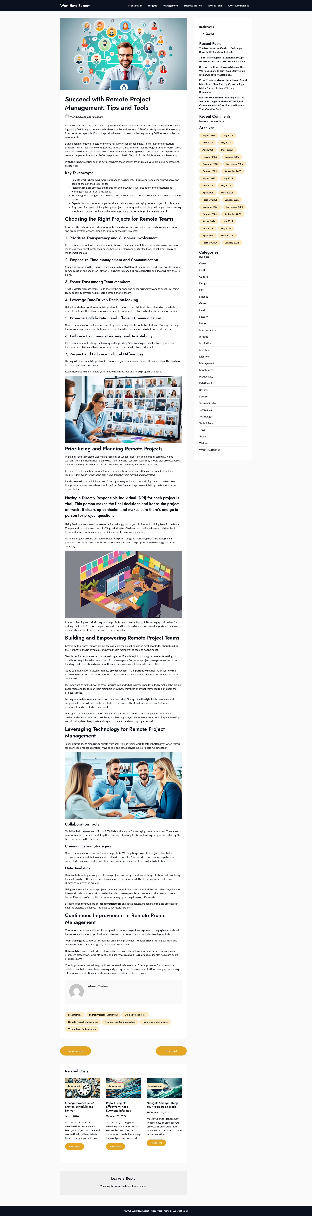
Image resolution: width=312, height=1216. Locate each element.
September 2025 (232, 171)
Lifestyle (204, 356)
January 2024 (232, 242)
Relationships (206, 383)
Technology (205, 416)
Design (203, 283)
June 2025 (207, 185)
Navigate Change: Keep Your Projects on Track (162, 1105)
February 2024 (209, 242)
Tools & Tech (215, 5)
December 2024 (210, 206)
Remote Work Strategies (155, 1021)
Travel (202, 429)
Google (210, 33)
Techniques (205, 409)
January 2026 (232, 156)
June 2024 (207, 228)
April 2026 (207, 149)
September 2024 (232, 214)
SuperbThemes (180, 1210)
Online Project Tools (135, 1014)
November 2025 (234, 164)
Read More (74, 1146)
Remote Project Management (83, 1021)
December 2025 (210, 164)
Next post (171, 1050)
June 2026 (207, 142)
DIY (201, 289)
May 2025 (226, 185)
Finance (203, 296)
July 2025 (228, 178)
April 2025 (207, 192)
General (203, 303)
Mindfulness (206, 369)
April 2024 (207, 235)
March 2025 (227, 192)
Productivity (135, 5)
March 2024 (227, 235)
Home (202, 323)
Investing (204, 349)
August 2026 (208, 135)
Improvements (207, 329)
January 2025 (232, 199)
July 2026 (228, 135)
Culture (203, 276)
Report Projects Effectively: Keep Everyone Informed (118, 1107)
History (203, 316)
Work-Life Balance (238, 5)
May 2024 (226, 228)
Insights (152, 5)
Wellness (204, 443)
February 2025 (209, 199)
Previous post (76, 1050)
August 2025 (208, 178)
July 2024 (228, 221)
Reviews (203, 389)
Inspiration (205, 343)
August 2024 (208, 221)
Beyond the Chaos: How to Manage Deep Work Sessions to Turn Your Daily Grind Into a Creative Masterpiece (222, 70)
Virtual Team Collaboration (82, 1029)
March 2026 (227, 149)
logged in (120, 1185)
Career (203, 263)
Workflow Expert (75, 5)
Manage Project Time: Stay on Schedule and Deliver (79, 1107)
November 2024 (234, 206)
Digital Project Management (103, 1014)
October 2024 (209, 214)
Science (203, 396)
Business (204, 256)
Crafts (202, 269)
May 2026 (226, 142)
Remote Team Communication (120, 1021)
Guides (203, 309)
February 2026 (209, 156)
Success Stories (193, 5)
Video (202, 436)
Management (170, 5)
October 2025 (209, 171)
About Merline (98, 986)
